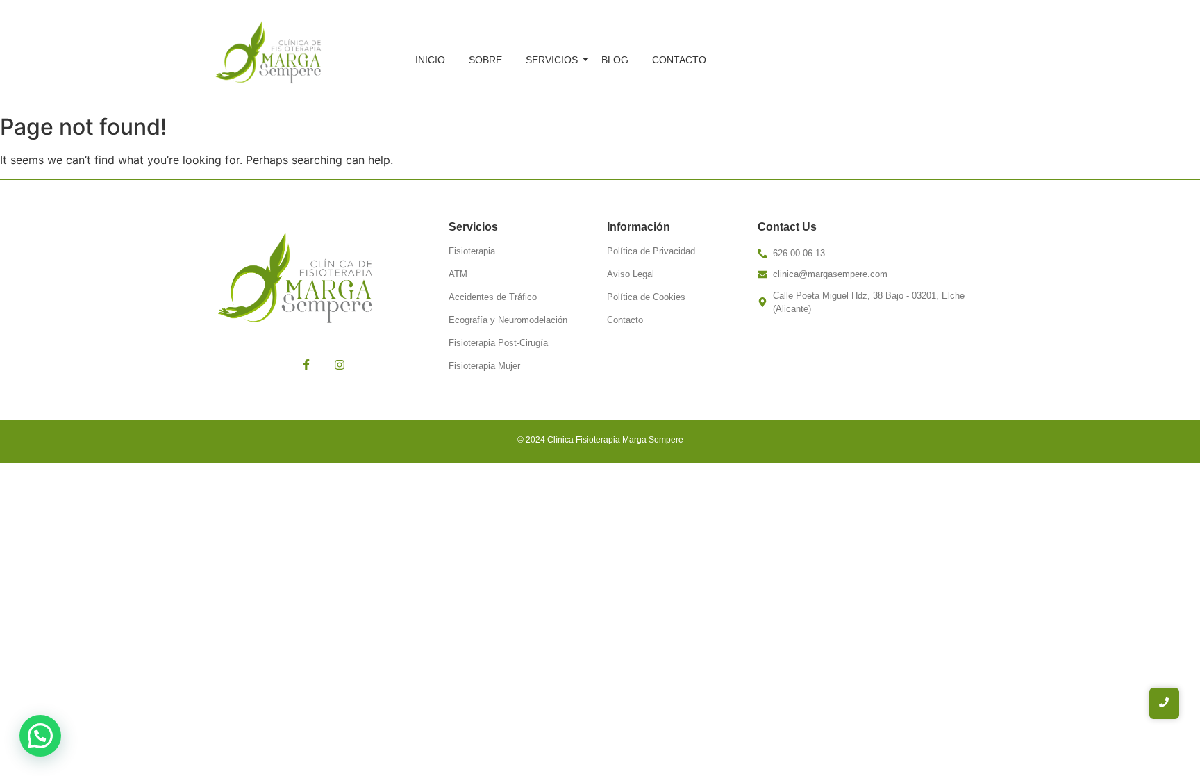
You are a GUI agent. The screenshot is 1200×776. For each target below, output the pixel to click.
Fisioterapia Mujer (484, 366)
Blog (614, 59)
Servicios (552, 59)
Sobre (485, 59)
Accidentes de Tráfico (493, 297)
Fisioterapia (472, 251)
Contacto (679, 59)
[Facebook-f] (306, 365)
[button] (40, 736)
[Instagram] (339, 365)
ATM (458, 274)
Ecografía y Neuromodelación (508, 320)
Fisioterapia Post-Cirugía (498, 343)
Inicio (430, 59)
